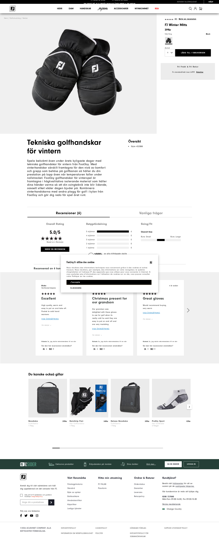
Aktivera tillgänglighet (187, 2)
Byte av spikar (74, 492)
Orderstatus (139, 484)
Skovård (71, 488)
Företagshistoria (75, 484)
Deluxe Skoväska (119, 421)
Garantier (138, 488)
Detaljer (199, 72)
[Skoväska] (47, 417)
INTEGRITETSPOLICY (68, 528)
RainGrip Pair (76, 421)
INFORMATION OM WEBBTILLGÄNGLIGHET (77, 533)
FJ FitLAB (102, 484)
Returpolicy (139, 496)
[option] (78, 73)
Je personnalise (75, 288)
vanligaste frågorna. (184, 486)
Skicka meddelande (171, 504)
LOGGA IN (191, 464)
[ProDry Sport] (171, 417)
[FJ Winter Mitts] (78, 73)
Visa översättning (50, 319)
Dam (71, 8)
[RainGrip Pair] (89, 417)
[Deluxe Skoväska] (130, 417)
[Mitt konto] (195, 8)
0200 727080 (168, 496)
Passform (102, 488)
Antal (167, 48)
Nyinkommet (142, 8)
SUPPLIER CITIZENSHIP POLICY (175, 528)
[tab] (200, 8)
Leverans (138, 492)
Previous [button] (29, 406)
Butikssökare (73, 496)
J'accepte (75, 282)
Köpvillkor (72, 504)
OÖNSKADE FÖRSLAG (138, 528)
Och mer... (151, 464)
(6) (176, 19)
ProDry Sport (158, 421)
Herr (59, 8)
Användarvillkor (74, 500)
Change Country (174, 509)
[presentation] (68, 213)
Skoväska (33, 421)
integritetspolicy (36, 496)
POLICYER (99, 533)
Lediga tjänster (74, 508)
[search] (190, 8)
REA (157, 8)
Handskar (85, 8)
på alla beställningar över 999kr (104, 2)
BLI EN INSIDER (173, 464)
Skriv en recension (187, 19)
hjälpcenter (178, 483)
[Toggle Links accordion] (76, 478)
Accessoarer (121, 8)
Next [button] (189, 406)
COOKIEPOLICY (101, 528)
